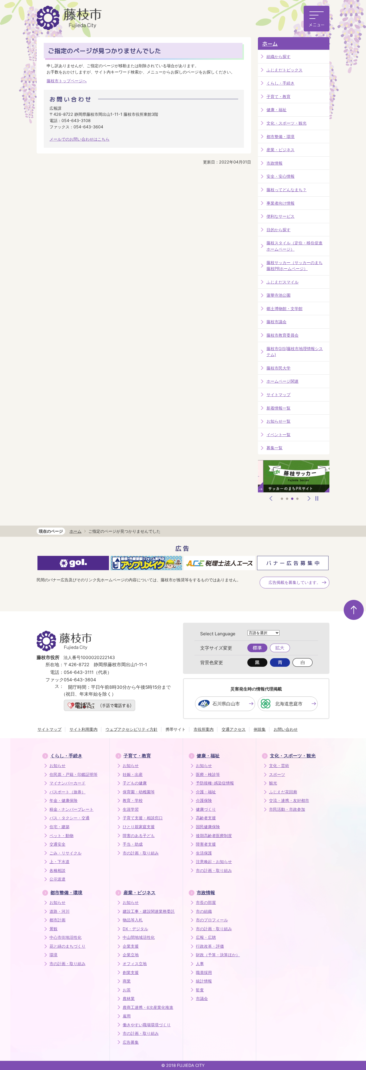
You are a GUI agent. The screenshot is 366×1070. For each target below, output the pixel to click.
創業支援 (131, 972)
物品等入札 (133, 920)
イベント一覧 (278, 434)
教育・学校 (133, 800)
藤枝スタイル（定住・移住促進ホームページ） (294, 245)
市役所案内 (204, 729)
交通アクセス (234, 729)
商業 (127, 981)
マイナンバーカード (67, 783)
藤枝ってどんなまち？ (286, 189)
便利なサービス (280, 216)
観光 (273, 783)
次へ (309, 498)
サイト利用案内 (83, 729)
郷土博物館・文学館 (284, 308)
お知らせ (57, 765)
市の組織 (204, 911)
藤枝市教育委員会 (282, 335)
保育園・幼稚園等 (139, 792)
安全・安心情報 (280, 176)
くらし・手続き (280, 83)
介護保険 (204, 800)
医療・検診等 (208, 774)
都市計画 (57, 920)
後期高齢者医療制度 (214, 835)
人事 (200, 963)
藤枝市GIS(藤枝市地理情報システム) (294, 351)
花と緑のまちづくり (67, 946)
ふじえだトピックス (284, 69)
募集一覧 (274, 447)
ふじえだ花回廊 (283, 792)
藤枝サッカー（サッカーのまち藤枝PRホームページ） (294, 265)
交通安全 (57, 844)
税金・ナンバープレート (71, 809)
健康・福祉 (276, 109)
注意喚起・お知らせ (214, 861)
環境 (53, 955)
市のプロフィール (212, 920)
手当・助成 (133, 844)
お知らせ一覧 (278, 421)
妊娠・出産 (133, 774)
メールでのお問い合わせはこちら (79, 139)
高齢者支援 (206, 818)
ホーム (270, 43)
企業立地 (131, 955)
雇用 (127, 1016)
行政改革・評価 (210, 946)
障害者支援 (206, 844)
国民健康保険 (208, 827)
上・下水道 (59, 861)
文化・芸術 (279, 765)
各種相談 (57, 870)
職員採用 (204, 972)
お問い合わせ (286, 729)
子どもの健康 (135, 783)
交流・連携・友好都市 (289, 800)
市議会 (202, 998)
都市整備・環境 (280, 136)
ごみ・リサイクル (65, 853)
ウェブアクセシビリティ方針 (132, 729)
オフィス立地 (135, 963)
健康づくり (206, 809)
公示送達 (57, 879)
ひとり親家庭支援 (139, 827)
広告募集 (131, 1042)
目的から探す (278, 229)
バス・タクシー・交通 (69, 818)
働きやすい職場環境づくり (147, 1025)
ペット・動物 (61, 835)
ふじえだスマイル (282, 282)
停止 (316, 498)
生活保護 (204, 853)
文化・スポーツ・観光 (286, 123)
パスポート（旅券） (67, 792)
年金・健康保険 (63, 800)
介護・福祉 (206, 792)
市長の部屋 (206, 902)
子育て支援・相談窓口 (143, 818)
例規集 (260, 729)
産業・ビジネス (280, 149)
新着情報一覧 (278, 408)
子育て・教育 (278, 96)
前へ (271, 498)
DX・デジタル (135, 929)
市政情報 (274, 163)
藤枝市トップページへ (67, 80)
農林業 (129, 998)
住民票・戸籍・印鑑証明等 (73, 774)
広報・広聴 (206, 937)
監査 (200, 990)
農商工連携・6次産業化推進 (148, 1007)
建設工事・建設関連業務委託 (149, 911)
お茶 (127, 990)
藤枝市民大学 (278, 368)
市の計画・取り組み (141, 853)
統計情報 (204, 981)
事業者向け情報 (280, 203)
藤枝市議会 (276, 321)
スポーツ (277, 774)
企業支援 (131, 946)
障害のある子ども (139, 835)
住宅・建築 (59, 827)
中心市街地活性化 (65, 937)
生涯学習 (131, 809)
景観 (53, 929)
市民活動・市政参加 (287, 809)
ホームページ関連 (282, 381)
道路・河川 (59, 911)
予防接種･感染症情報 (215, 783)
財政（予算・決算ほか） (218, 955)
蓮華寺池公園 (278, 295)
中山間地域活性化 (139, 937)
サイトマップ (278, 394)
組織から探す (278, 56)
